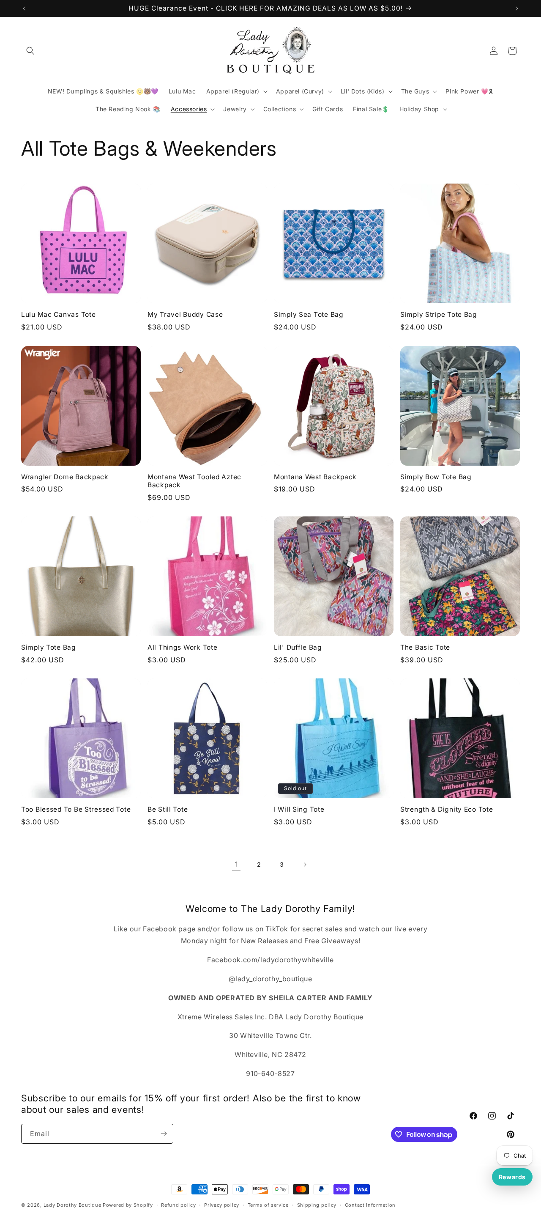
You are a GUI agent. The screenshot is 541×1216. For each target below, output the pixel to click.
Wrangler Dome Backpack (65, 477)
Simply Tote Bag (48, 647)
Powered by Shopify (128, 1205)
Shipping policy (317, 1205)
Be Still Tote (168, 809)
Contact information (370, 1205)
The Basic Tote (425, 647)
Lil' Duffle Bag (298, 647)
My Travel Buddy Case (185, 314)
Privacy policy (221, 1205)
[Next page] (304, 864)
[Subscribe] (163, 1134)
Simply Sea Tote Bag (309, 314)
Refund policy (178, 1205)
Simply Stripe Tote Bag (438, 314)
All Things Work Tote (182, 647)
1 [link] (236, 864)
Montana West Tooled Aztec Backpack (194, 481)
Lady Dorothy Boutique (72, 1205)
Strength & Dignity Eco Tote (446, 809)
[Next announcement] (517, 8)
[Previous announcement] (24, 8)
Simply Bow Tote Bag (436, 477)
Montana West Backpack (315, 477)
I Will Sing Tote (299, 809)
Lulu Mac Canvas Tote (58, 314)
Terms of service (268, 1205)
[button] (30, 50)
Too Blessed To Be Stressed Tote (76, 809)
